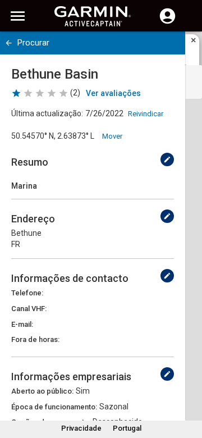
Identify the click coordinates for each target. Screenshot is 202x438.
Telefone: (27, 293)
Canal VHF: (29, 308)
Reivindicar (145, 114)
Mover (112, 136)
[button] (188, 386)
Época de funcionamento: (54, 407)
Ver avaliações (113, 93)
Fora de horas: (35, 339)
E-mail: (22, 324)
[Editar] (167, 159)
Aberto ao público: (42, 391)
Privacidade (81, 428)
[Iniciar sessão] (167, 22)
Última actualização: (47, 113)
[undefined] (8, 42)
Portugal (127, 428)
